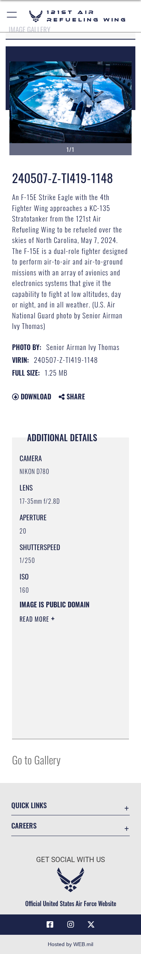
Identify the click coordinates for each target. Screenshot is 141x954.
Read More (35, 619)
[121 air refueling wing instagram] (70, 924)
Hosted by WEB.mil (70, 944)
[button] (12, 16)
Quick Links (29, 805)
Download (35, 396)
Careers (23, 825)
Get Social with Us (70, 859)
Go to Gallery (36, 759)
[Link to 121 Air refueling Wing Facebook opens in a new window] (50, 924)
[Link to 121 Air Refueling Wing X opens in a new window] (91, 924)
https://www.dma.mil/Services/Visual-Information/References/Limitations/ (65, 724)
